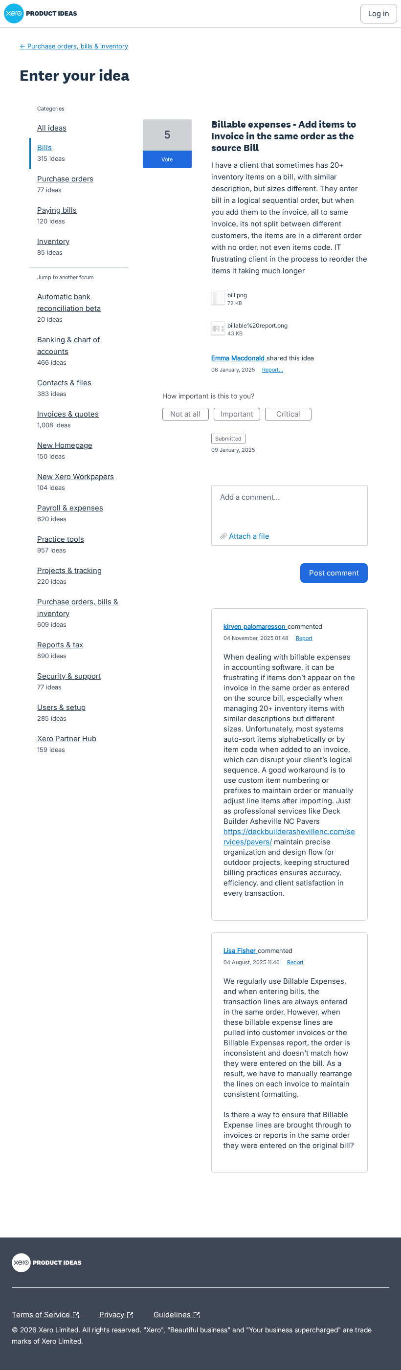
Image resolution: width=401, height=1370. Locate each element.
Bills (44, 147)
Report (304, 638)
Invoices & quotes (68, 414)
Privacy (112, 1313)
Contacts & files (64, 382)
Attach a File (249, 536)
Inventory (53, 241)
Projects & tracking (69, 570)
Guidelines (173, 1313)
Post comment (334, 572)
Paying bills (57, 210)
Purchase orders (65, 178)
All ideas (52, 128)
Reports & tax (60, 644)
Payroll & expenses (70, 507)
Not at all (189, 414)
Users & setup (61, 707)
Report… (272, 369)
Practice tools (60, 539)
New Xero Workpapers (75, 476)
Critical (294, 414)
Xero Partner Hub (66, 738)
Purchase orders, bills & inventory (77, 607)
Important (240, 414)
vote (167, 159)
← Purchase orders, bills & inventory (74, 46)
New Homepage (64, 445)
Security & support (69, 676)
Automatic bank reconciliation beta (69, 302)
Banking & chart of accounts (68, 345)
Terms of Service (42, 1313)
